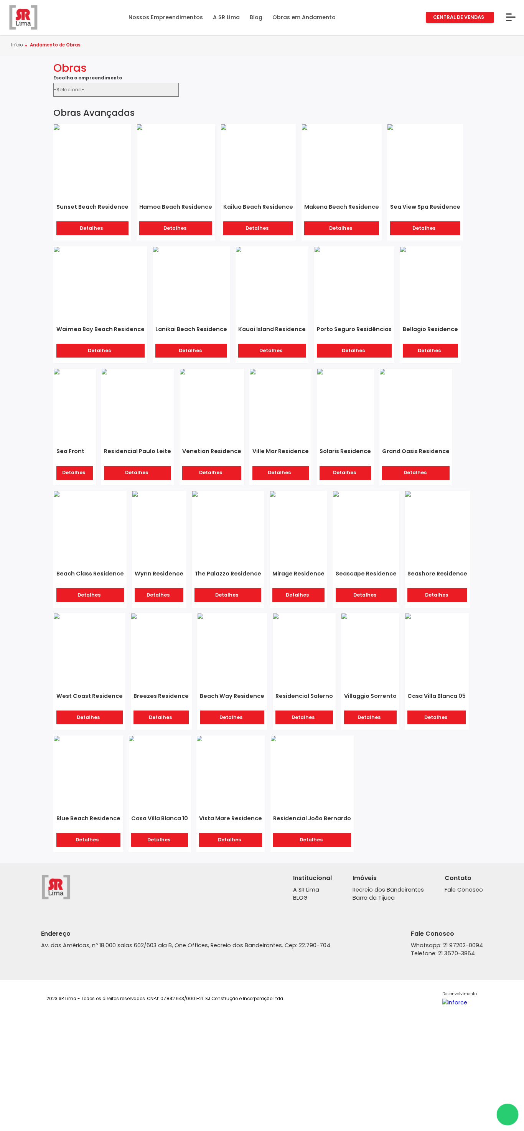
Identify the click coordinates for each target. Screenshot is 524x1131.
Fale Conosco (464, 890)
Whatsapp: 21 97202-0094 (447, 945)
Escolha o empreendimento (87, 78)
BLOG (300, 898)
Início (17, 45)
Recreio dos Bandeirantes (388, 890)
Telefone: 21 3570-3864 (443, 953)
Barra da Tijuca (374, 898)
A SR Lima (306, 890)
